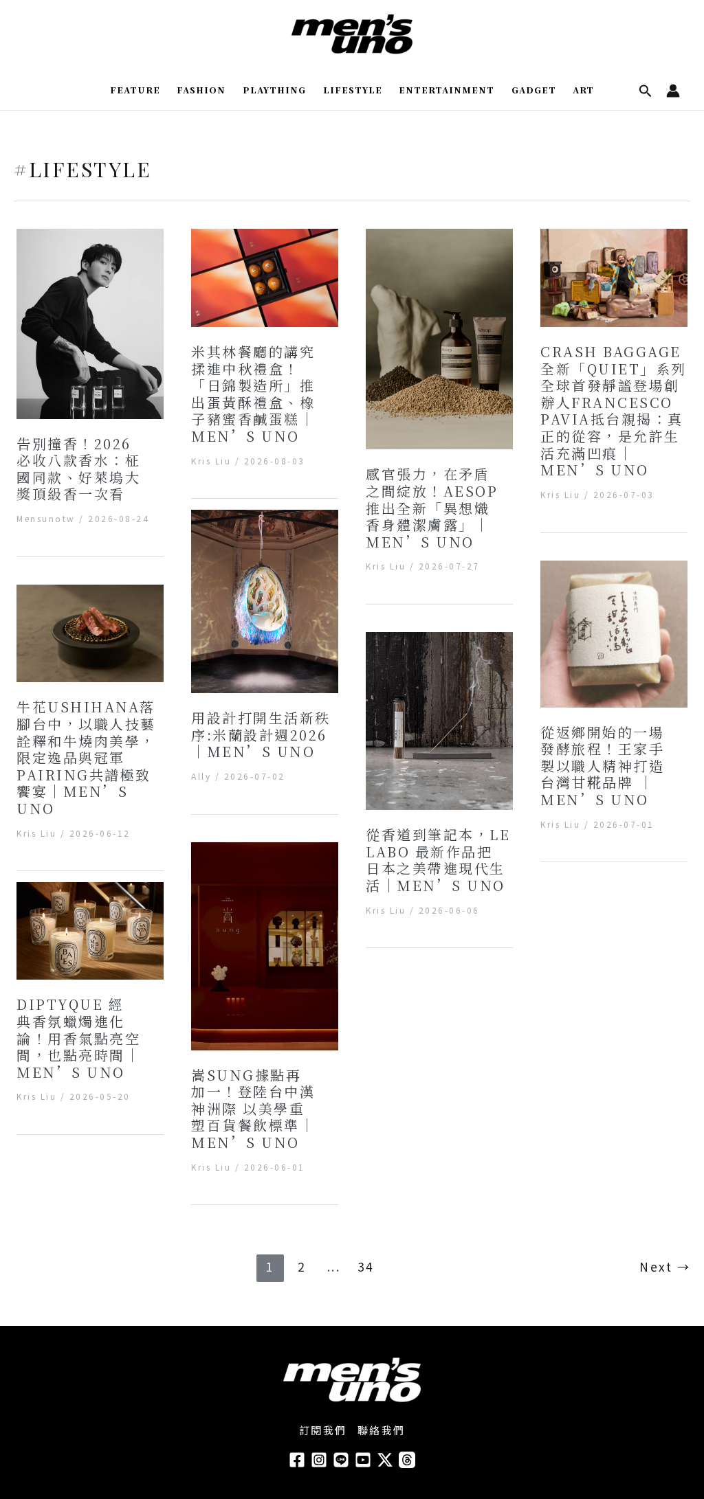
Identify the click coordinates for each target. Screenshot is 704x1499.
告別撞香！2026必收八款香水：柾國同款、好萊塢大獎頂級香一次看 (78, 468)
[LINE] (341, 1460)
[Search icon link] (645, 92)
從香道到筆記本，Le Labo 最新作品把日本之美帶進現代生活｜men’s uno (438, 859)
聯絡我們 (382, 1430)
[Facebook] (297, 1460)
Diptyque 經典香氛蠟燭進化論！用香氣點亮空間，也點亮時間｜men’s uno (78, 1037)
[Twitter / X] (385, 1460)
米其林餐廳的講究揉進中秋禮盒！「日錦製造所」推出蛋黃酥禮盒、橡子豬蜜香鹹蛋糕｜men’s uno (253, 393)
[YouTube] (363, 1460)
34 (365, 1266)
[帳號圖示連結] (673, 91)
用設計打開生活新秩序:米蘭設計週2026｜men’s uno (261, 734)
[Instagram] (319, 1460)
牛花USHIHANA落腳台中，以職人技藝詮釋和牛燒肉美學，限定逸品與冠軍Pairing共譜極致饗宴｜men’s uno (86, 757)
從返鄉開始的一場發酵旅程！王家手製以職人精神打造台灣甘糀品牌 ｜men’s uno (602, 765)
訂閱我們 (323, 1430)
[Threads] (407, 1460)
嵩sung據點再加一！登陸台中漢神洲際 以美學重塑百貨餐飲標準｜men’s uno (253, 1108)
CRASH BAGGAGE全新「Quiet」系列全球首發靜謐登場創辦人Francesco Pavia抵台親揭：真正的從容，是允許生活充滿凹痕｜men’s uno (613, 410)
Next (664, 1266)
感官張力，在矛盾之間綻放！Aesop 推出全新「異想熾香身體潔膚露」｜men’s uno (432, 507)
